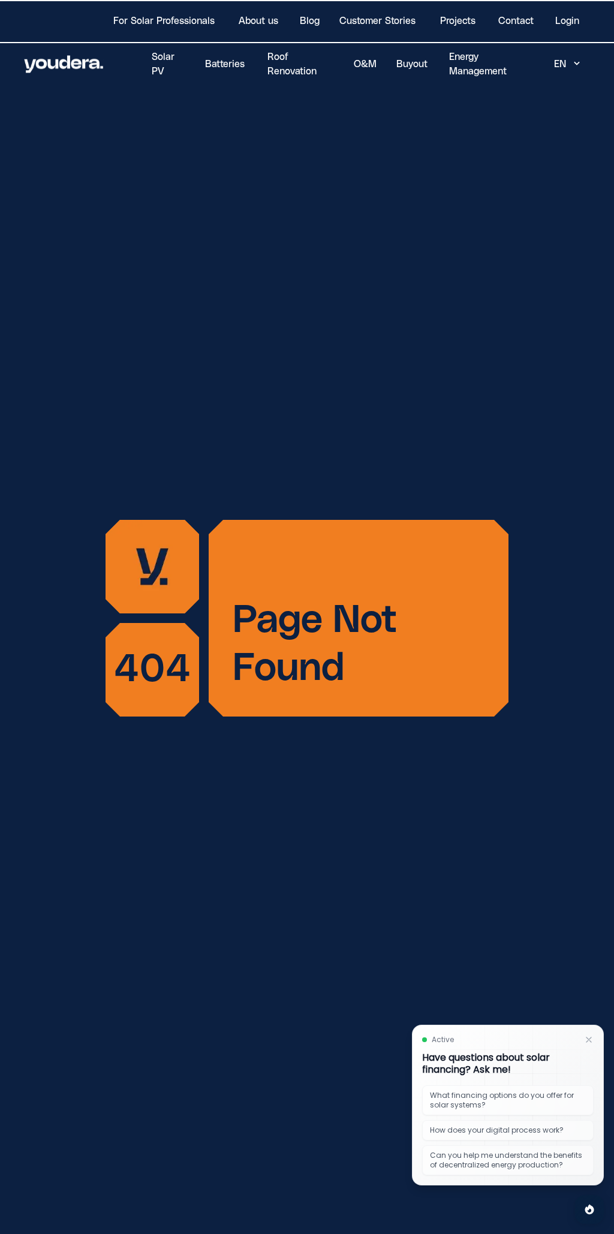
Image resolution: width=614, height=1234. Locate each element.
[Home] (64, 64)
